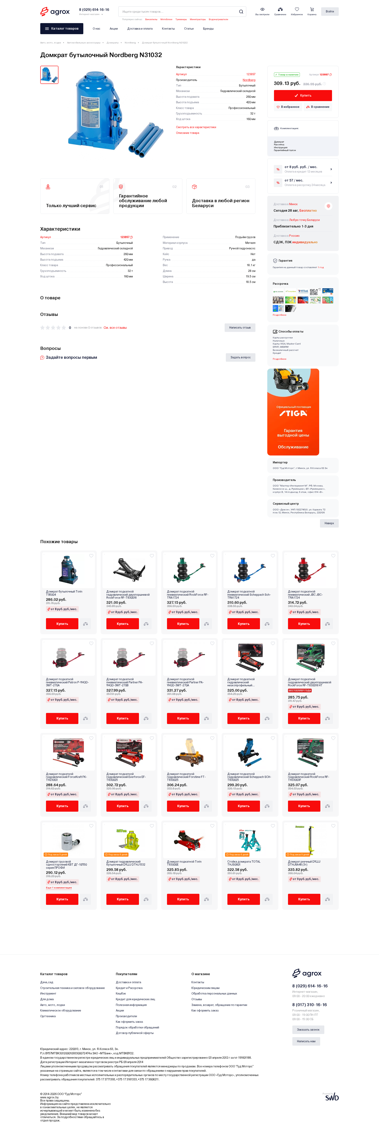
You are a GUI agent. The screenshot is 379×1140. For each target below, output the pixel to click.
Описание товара (187, 132)
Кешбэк (121, 993)
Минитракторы (198, 19)
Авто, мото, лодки (50, 42)
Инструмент (48, 993)
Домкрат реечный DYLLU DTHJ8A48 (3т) (304, 863)
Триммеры (181, 19)
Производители (126, 1016)
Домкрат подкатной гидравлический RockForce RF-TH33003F (308, 777)
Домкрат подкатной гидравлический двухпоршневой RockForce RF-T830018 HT (309, 682)
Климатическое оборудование (60, 1010)
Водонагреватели (218, 19)
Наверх (329, 523)
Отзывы (196, 999)
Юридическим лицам (205, 988)
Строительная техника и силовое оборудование (72, 988)
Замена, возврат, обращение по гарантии (219, 1005)
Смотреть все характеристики (196, 127)
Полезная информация (131, 1005)
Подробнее (279, 359)
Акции (114, 28)
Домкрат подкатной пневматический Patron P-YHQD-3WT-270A (67, 682)
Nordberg (130, 42)
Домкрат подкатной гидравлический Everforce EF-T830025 (126, 777)
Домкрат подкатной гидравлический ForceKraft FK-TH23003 (66, 777)
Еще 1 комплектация (59, 887)
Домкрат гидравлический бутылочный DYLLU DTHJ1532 (125, 863)
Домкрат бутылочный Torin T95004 (64, 593)
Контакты (168, 28)
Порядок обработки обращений (137, 1027)
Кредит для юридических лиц (135, 999)
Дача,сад (46, 982)
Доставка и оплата (140, 28)
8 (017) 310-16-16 (309, 1004)
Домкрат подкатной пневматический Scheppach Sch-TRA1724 (249, 594)
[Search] (241, 11)
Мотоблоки (166, 19)
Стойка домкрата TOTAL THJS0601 (243, 863)
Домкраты (113, 42)
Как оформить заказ (129, 1021)
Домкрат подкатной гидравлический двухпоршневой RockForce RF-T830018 (128, 594)
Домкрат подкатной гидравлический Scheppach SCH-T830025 (249, 777)
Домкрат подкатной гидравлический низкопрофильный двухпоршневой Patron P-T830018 (249, 682)
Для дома (47, 999)
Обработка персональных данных (214, 993)
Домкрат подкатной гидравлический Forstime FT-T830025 (186, 777)
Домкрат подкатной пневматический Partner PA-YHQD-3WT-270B (124, 682)
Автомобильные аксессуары (83, 42)
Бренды (208, 28)
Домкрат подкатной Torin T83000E (184, 863)
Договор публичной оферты (135, 1033)
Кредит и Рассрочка (129, 988)
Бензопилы (151, 19)
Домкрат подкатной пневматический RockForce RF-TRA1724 (187, 594)
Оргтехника (48, 1016)
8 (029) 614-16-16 (310, 986)
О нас (96, 28)
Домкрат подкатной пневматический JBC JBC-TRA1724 (305, 594)
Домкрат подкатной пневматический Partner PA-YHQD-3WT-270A (185, 682)
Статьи (189, 28)
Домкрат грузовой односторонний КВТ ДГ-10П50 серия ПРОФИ (66, 864)
